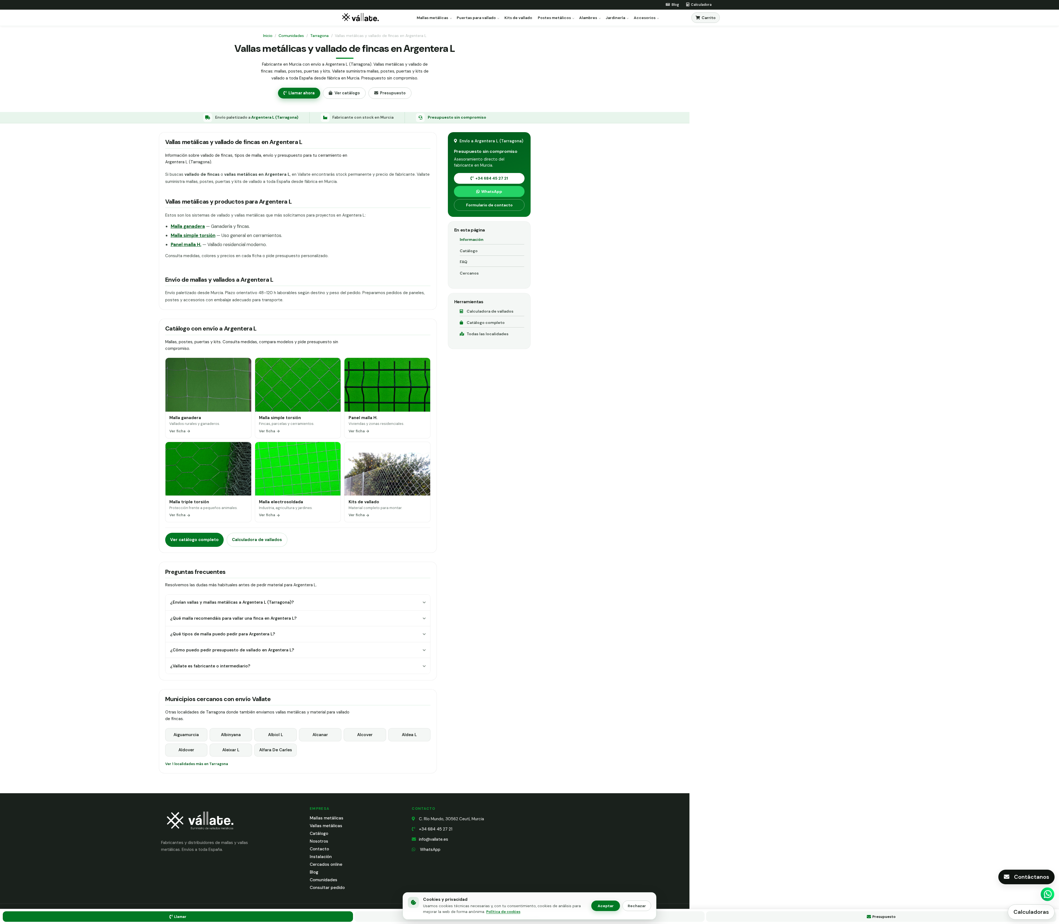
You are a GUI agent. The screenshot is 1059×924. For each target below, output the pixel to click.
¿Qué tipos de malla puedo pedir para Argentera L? (222, 634)
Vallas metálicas (326, 826)
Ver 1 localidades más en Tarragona (196, 763)
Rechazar (637, 905)
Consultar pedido (327, 887)
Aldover (186, 750)
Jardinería (615, 17)
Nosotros (319, 841)
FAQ (463, 261)
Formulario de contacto (489, 205)
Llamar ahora (301, 92)
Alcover (365, 734)
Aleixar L (230, 750)
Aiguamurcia (186, 734)
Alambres (588, 17)
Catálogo (469, 250)
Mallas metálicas (432, 17)
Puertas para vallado (476, 17)
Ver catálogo (347, 92)
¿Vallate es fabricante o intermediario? (210, 666)
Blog (314, 872)
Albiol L (275, 734)
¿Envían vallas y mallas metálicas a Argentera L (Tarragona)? (232, 602)
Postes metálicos (554, 17)
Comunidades (291, 35)
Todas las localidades (488, 333)
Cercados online (326, 864)
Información (471, 239)
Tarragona (319, 35)
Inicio (267, 35)
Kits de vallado (518, 17)
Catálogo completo (486, 322)
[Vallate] (361, 17)
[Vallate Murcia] (199, 833)
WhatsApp (491, 191)
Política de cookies (503, 911)
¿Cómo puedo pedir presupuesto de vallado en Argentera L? (232, 650)
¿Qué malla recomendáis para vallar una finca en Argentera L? (233, 618)
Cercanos (469, 273)
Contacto (319, 849)
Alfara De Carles (275, 750)
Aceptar (606, 905)
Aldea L (409, 734)
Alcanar (320, 734)
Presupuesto (393, 92)
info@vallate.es (433, 839)
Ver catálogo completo (194, 539)
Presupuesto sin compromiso (457, 117)
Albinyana (231, 734)
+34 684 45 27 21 (491, 178)
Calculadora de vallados (257, 539)
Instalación (321, 856)
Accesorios (645, 17)
